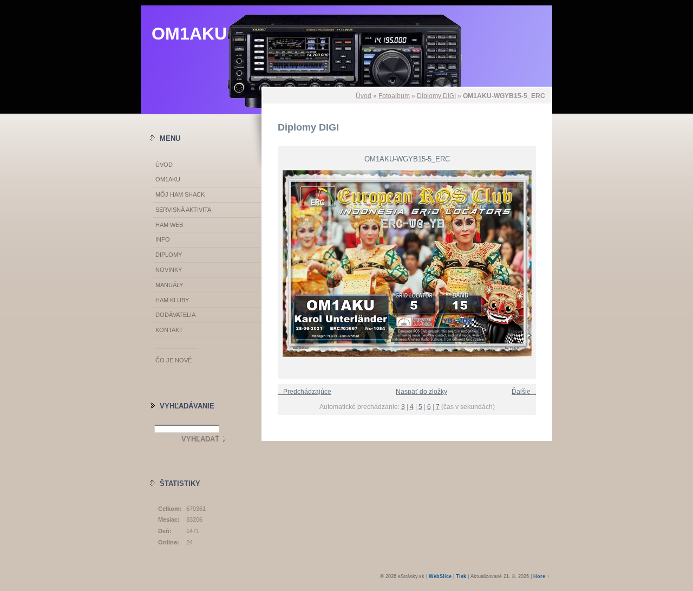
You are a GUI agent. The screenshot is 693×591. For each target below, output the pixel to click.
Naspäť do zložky (421, 391)
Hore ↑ (541, 576)
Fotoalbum (394, 96)
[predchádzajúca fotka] (279, 263)
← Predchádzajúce (303, 391)
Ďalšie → (525, 391)
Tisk (461, 576)
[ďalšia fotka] (534, 263)
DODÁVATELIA (175, 314)
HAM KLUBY (172, 300)
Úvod (363, 96)
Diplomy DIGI (436, 96)
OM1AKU (189, 33)
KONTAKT (169, 330)
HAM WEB (169, 225)
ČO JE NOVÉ (173, 360)
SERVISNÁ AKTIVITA (183, 209)
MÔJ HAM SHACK (180, 194)
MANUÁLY (169, 285)
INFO (162, 239)
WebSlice (440, 576)
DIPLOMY (168, 254)
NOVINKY (168, 270)
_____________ (176, 345)
